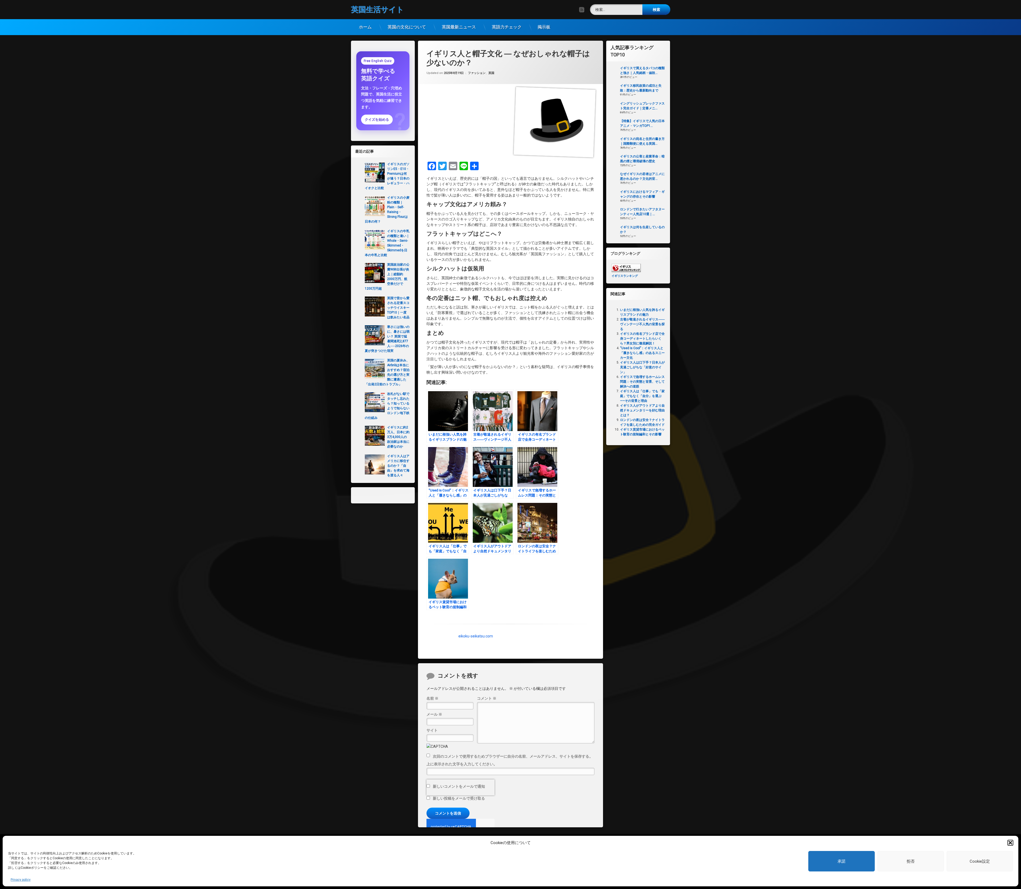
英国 (491, 73)
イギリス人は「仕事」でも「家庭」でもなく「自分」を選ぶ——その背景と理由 (642, 396)
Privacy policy (21, 880)
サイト (432, 730)
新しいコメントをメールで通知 (459, 786)
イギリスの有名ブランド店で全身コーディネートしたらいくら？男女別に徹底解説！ (642, 338)
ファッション (477, 73)
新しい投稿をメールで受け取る (459, 798)
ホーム (365, 27)
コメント (486, 698)
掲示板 (544, 27)
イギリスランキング (625, 276)
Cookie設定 (980, 861)
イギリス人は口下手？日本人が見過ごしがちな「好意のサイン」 (642, 367)
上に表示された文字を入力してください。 (461, 764)
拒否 (911, 861)
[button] (1010, 842)
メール (434, 714)
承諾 (842, 861)
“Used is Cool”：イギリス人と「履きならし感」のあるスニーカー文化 (642, 353)
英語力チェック (507, 27)
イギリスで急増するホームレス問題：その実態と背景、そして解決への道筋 (642, 381)
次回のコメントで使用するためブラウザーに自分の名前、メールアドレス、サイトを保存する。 (513, 756)
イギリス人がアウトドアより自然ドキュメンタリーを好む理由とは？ (642, 410)
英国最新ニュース (459, 27)
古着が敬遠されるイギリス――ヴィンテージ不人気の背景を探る (642, 324)
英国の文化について (407, 27)
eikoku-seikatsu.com (475, 636)
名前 (432, 698)
